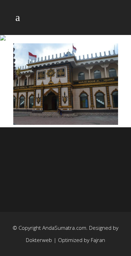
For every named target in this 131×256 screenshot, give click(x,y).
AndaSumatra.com (64, 227)
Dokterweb (39, 239)
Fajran (98, 239)
